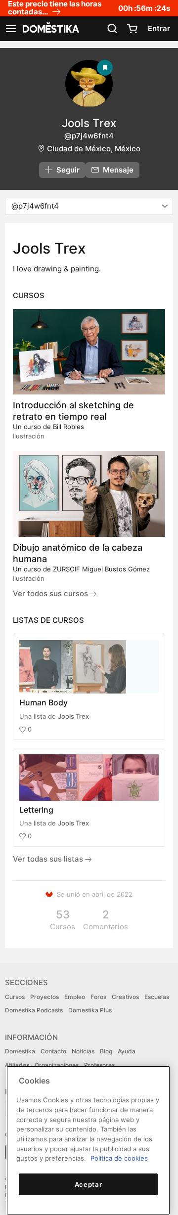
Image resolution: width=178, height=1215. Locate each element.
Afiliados (17, 1065)
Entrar (159, 28)
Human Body (43, 702)
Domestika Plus (90, 1010)
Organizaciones (57, 1065)
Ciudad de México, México (93, 148)
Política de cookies (119, 1158)
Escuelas (156, 996)
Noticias (83, 1051)
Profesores (99, 1065)
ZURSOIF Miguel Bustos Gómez (101, 569)
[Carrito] (132, 28)
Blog (106, 1051)
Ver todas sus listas (49, 859)
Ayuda (126, 1051)
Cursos (15, 996)
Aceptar (88, 1184)
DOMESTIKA (50, 28)
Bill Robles (68, 427)
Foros (98, 996)
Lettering (36, 810)
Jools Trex (73, 716)
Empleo (74, 996)
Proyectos (44, 996)
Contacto (53, 1051)
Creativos (125, 996)
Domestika (20, 1051)
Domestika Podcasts (34, 1010)
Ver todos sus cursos (51, 593)
